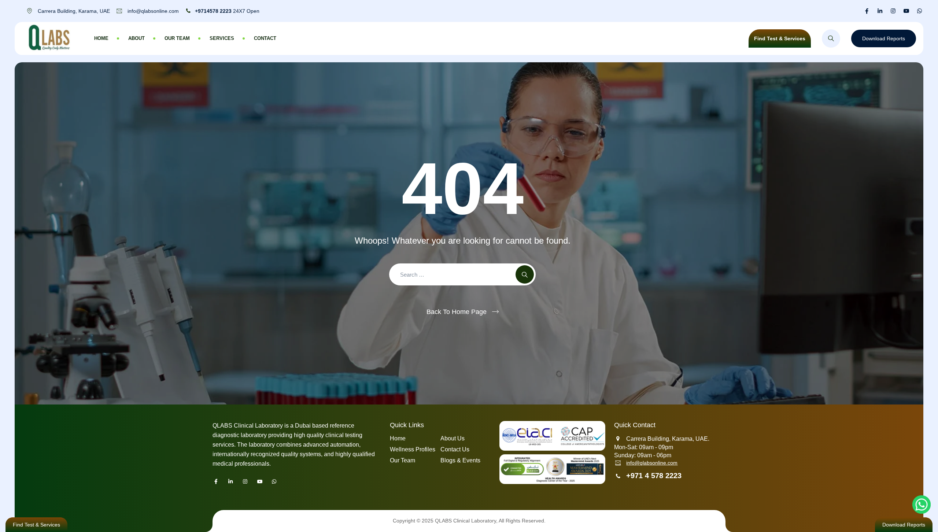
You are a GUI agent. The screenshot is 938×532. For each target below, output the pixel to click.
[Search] (831, 38)
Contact (265, 38)
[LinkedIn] (880, 11)
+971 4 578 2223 (654, 476)
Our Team (177, 38)
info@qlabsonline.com (651, 463)
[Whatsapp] (919, 11)
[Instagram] (893, 11)
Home (101, 38)
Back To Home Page (456, 311)
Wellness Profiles (412, 449)
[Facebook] (867, 11)
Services (222, 38)
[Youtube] (906, 11)
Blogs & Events (460, 460)
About (136, 38)
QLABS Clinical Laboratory (465, 521)
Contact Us (454, 449)
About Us (452, 438)
